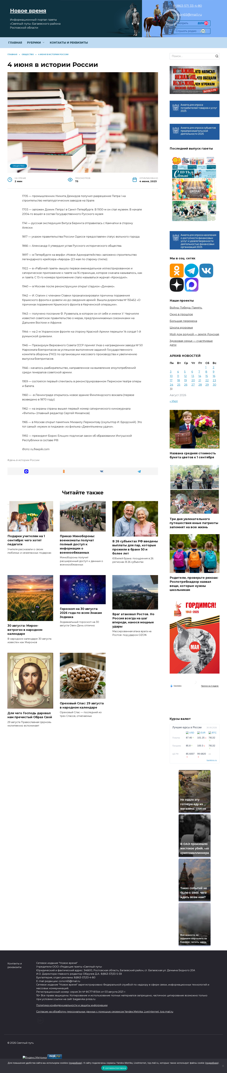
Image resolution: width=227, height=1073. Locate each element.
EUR (203, 732)
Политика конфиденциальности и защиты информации (72, 1005)
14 (199, 376)
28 (200, 384)
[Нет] (223, 1066)
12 (185, 376)
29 (207, 384)
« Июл (174, 401)
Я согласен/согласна (114, 1068)
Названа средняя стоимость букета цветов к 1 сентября (193, 455)
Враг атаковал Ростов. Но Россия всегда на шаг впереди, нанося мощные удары (133, 620)
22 (207, 380)
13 (192, 376)
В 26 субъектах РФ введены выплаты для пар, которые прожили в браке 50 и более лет (135, 547)
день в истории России (24, 460)
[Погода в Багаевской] (195, 683)
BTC (214, 732)
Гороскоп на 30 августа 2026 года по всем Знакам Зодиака (81, 613)
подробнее (75, 1063)
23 (214, 380)
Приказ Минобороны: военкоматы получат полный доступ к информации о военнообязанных (77, 544)
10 (171, 376)
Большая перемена (183, 321)
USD (191, 732)
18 (178, 380)
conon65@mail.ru (187, 14)
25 (178, 384)
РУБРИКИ (34, 42)
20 (193, 380)
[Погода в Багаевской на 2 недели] (210, 686)
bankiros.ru (212, 760)
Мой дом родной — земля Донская (194, 334)
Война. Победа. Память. (186, 307)
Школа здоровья (181, 327)
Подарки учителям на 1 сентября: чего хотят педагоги (26, 540)
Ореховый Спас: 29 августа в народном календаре (82, 705)
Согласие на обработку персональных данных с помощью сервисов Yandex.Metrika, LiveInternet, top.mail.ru (104, 1011)
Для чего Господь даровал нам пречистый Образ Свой (29, 715)
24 (171, 384)
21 (199, 380)
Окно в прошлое (181, 314)
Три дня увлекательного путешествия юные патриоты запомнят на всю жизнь (194, 523)
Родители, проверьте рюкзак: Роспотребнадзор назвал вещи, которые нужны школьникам (194, 584)
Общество (18, 166)
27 (193, 384)
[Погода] (175, 686)
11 (178, 376)
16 (214, 376)
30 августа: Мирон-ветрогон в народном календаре (24, 629)
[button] (26, 471)
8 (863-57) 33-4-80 (187, 6)
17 (171, 380)
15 (206, 376)
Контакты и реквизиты (14, 965)
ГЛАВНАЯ (15, 42)
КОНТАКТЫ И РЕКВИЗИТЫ (69, 42)
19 (185, 380)
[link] (192, 24)
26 (185, 384)
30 (214, 384)
